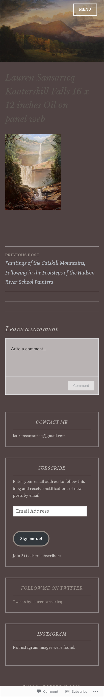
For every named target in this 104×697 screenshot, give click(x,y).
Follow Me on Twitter (52, 588)
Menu (85, 9)
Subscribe (52, 468)
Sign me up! (31, 538)
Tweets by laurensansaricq (37, 601)
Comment (81, 385)
